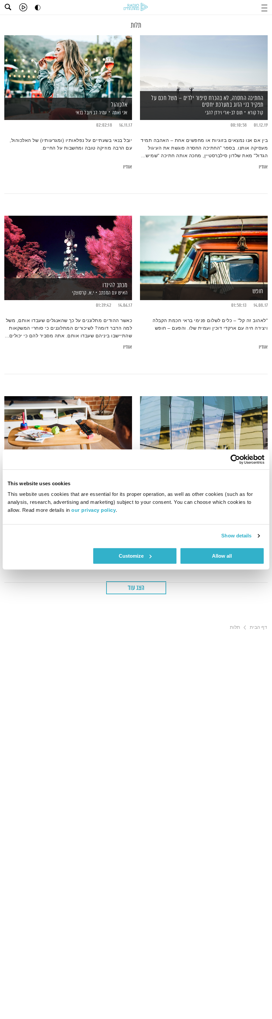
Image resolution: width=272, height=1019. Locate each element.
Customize (131, 556)
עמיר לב (99, 113)
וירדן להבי (213, 113)
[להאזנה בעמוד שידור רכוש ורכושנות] (68, 427)
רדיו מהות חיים (135, 7)
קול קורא (255, 113)
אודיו (263, 167)
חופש (257, 291)
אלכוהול (119, 105)
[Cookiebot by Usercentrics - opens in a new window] (235, 459)
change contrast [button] (37, 7)
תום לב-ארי (232, 113)
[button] (264, 7)
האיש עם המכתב (113, 293)
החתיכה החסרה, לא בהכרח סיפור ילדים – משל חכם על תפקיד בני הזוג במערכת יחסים (207, 101)
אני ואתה (120, 113)
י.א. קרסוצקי (82, 293)
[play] (23, 7)
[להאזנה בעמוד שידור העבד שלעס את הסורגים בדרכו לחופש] (204, 427)
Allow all (222, 556)
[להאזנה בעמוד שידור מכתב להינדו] (68, 246)
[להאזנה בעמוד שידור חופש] (204, 246)
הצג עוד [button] (136, 588)
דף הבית (258, 627)
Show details (236, 535)
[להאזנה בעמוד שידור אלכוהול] (68, 66)
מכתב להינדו (115, 285)
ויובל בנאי (83, 113)
